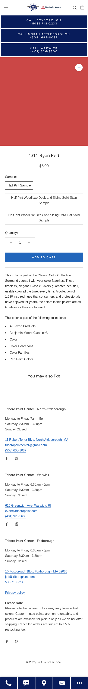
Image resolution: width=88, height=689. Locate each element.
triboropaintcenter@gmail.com (26, 445)
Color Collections (21, 346)
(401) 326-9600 (15, 516)
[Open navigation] (6, 7)
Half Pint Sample (19, 185)
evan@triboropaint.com (21, 511)
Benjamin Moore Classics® (29, 333)
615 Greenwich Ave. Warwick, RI (28, 505)
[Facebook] (6, 458)
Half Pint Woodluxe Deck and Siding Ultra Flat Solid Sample (44, 217)
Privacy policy (15, 592)
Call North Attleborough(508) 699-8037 (44, 36)
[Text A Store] (26, 683)
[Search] (75, 7)
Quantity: (11, 233)
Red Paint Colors (21, 359)
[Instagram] (16, 458)
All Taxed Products (23, 326)
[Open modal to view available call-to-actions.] (79, 683)
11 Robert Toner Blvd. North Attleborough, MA (36, 439)
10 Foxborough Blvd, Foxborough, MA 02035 (36, 571)
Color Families (20, 352)
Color (13, 339)
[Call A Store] (9, 683)
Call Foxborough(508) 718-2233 (44, 22)
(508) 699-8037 (15, 450)
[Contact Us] (62, 683)
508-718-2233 (14, 582)
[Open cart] (82, 7)
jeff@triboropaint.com (20, 576)
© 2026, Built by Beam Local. (44, 662)
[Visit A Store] (44, 683)
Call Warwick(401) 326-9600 (44, 50)
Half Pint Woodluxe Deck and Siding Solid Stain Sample (44, 200)
